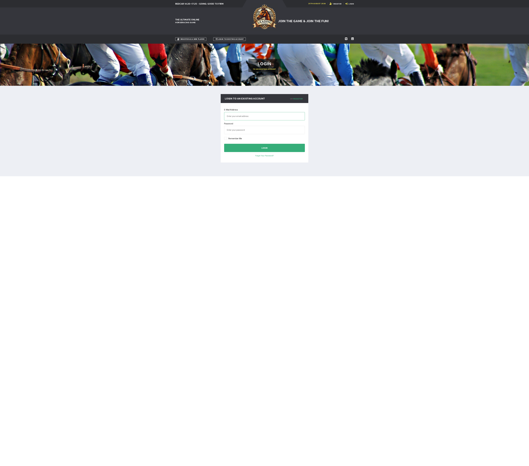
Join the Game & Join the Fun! (303, 21)
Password (228, 124)
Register (298, 98)
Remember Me (235, 138)
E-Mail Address (231, 110)
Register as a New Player (192, 39)
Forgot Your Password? (264, 156)
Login (264, 148)
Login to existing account (230, 39)
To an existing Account (264, 69)
